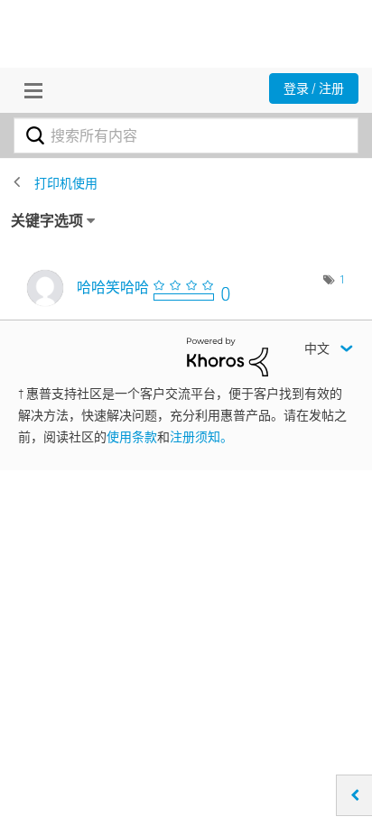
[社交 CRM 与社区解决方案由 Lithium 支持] (227, 356)
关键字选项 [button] (47, 220)
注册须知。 (201, 437)
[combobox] (186, 135)
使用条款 (132, 437)
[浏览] (29, 90)
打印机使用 (66, 183)
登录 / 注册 (314, 88)
